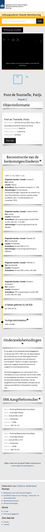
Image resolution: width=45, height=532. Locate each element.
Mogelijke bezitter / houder (15, 179)
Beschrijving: (9, 123)
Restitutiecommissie (11, 501)
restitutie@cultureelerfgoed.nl (22, 466)
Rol (6, 182)
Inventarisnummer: (11, 128)
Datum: (7, 425)
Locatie (7, 185)
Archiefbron (9, 187)
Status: (6, 412)
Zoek (40, 21)
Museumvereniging (11, 503)
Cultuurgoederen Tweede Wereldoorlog (21, 15)
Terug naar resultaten (13, 30)
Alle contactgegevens (11, 514)
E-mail (6, 511)
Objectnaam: (9, 135)
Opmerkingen (10, 190)
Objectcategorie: (10, 132)
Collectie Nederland (26, 486)
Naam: (6, 409)
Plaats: (6, 419)
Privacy (6, 522)
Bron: (6, 416)
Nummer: (7, 422)
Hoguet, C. (22, 99)
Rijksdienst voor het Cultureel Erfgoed (17, 493)
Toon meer (10, 140)
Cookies (6, 524)
